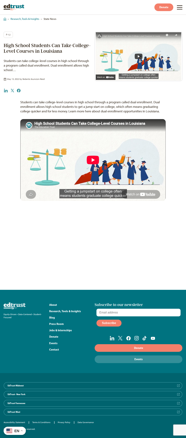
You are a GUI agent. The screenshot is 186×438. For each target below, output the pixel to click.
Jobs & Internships (60, 330)
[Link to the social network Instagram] (136, 338)
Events (53, 343)
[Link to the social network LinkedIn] (112, 338)
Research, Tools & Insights (25, 19)
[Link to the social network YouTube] (153, 338)
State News (50, 19)
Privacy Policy (64, 422)
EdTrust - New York (16, 394)
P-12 (8, 34)
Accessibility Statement (14, 422)
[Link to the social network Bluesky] (161, 338)
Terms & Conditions (41, 422)
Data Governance (86, 422)
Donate (163, 7)
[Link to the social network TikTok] (145, 338)
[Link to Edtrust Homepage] (14, 7)
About (53, 305)
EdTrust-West (14, 412)
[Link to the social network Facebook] (128, 338)
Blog (52, 317)
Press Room (56, 324)
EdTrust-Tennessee (16, 403)
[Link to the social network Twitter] (120, 338)
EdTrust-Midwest (16, 385)
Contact (54, 349)
